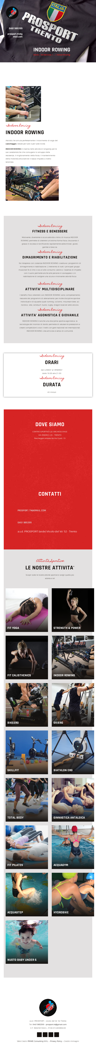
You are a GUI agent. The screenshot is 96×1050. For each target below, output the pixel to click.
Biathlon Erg (63, 770)
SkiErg (58, 722)
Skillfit (13, 770)
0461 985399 (15, 28)
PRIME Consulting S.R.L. (38, 1041)
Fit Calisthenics (19, 675)
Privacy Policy (56, 1041)
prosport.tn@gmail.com (15, 35)
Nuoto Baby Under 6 (21, 959)
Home (36, 55)
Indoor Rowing (64, 675)
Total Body (15, 817)
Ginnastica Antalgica (69, 817)
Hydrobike (61, 912)
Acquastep (15, 912)
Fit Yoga (13, 628)
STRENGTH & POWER (67, 628)
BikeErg (13, 722)
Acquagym (61, 865)
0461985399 (38, 1024)
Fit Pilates (15, 865)
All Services (46, 55)
